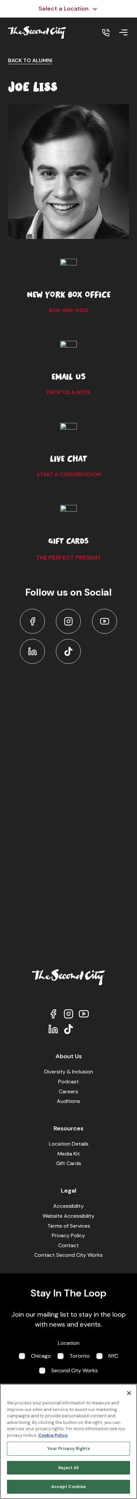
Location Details (68, 1143)
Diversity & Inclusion (68, 1071)
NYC (113, 1355)
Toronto (79, 1355)
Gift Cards (68, 1163)
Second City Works (74, 1370)
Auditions (68, 1101)
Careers (68, 1091)
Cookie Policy (53, 1435)
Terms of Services (68, 1225)
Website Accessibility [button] (68, 1215)
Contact (68, 1245)
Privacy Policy (68, 1235)
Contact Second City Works (68, 1254)
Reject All (68, 1468)
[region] (68, 1441)
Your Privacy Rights (68, 1448)
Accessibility (68, 1206)
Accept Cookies (68, 1486)
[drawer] (123, 32)
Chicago (41, 1355)
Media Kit (69, 1153)
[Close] (129, 1393)
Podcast (68, 1081)
